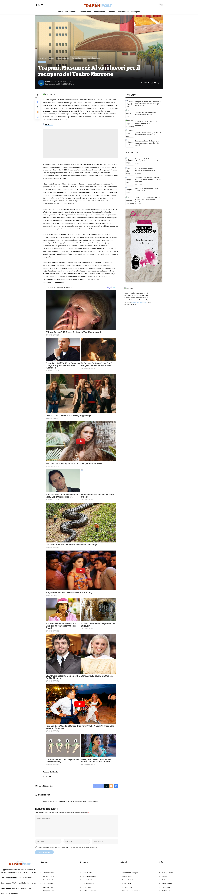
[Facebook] (37, 5)
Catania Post (48, 883)
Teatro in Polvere (89, 891)
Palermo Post (48, 873)
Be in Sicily (86, 887)
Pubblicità (166, 887)
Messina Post (48, 887)
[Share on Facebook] (148, 82)
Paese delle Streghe (130, 873)
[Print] (158, 82)
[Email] (155, 82)
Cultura (42, 62)
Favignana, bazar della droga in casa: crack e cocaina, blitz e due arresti (147, 143)
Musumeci (72, 184)
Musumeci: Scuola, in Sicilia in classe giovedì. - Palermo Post (74, 801)
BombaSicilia (87, 880)
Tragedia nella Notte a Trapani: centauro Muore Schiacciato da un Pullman (148, 180)
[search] (151, 5)
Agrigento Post (48, 876)
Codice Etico (166, 891)
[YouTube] (41, 5)
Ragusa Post (87, 873)
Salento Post (48, 880)
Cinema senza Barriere (131, 891)
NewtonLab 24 (128, 880)
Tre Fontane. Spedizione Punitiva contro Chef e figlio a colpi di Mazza (147, 199)
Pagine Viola (127, 876)
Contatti (165, 876)
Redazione (49, 81)
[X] (39, 5)
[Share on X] (152, 82)
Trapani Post (58, 282)
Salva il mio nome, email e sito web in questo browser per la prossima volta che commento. (67, 847)
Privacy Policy (167, 873)
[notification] (148, 5)
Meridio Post (127, 887)
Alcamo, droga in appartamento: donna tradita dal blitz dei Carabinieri (147, 123)
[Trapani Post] (99, 5)
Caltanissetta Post (89, 876)
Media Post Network (138, 302)
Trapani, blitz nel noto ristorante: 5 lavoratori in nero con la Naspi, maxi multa (148, 104)
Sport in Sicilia (88, 883)
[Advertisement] (80, 143)
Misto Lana (126, 883)
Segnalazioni (167, 883)
